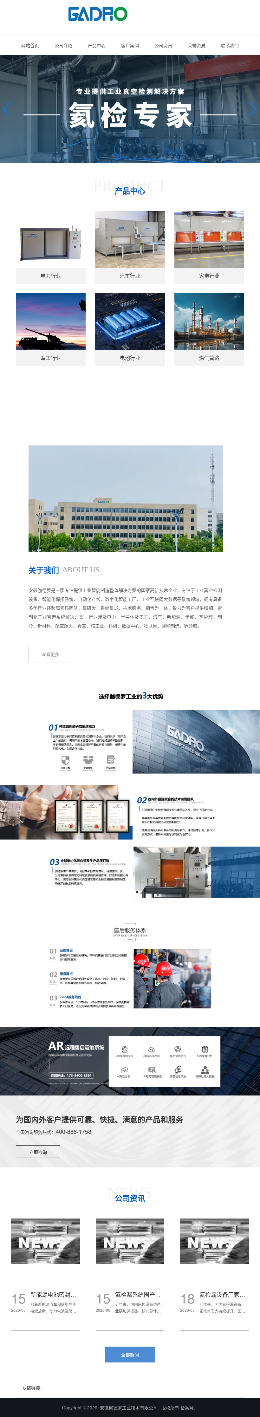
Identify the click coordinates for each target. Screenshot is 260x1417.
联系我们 (230, 45)
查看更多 (50, 654)
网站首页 (30, 45)
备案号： (189, 1407)
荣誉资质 (196, 45)
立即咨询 (38, 1152)
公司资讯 (163, 45)
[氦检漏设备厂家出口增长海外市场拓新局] (214, 1241)
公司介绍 (63, 45)
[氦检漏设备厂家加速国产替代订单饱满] (130, 1241)
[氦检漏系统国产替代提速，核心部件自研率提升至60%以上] (45, 1241)
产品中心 (97, 45)
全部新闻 (130, 1354)
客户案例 (130, 45)
